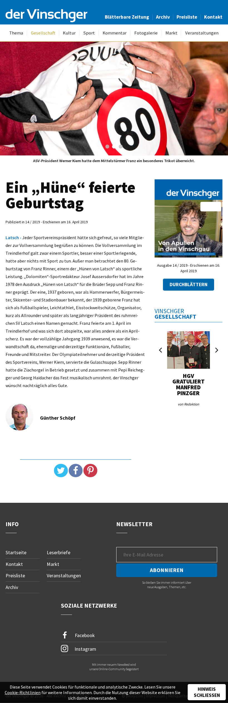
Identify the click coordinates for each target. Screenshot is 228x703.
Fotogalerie (146, 33)
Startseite (16, 552)
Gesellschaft (43, 33)
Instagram (84, 648)
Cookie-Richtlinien (23, 692)
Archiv (163, 17)
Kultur (69, 33)
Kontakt (213, 17)
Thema (16, 33)
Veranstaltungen (202, 33)
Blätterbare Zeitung (127, 17)
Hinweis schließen (207, 692)
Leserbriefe (58, 552)
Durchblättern (188, 284)
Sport (89, 33)
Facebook (84, 635)
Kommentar (115, 33)
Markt (171, 33)
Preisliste (187, 17)
